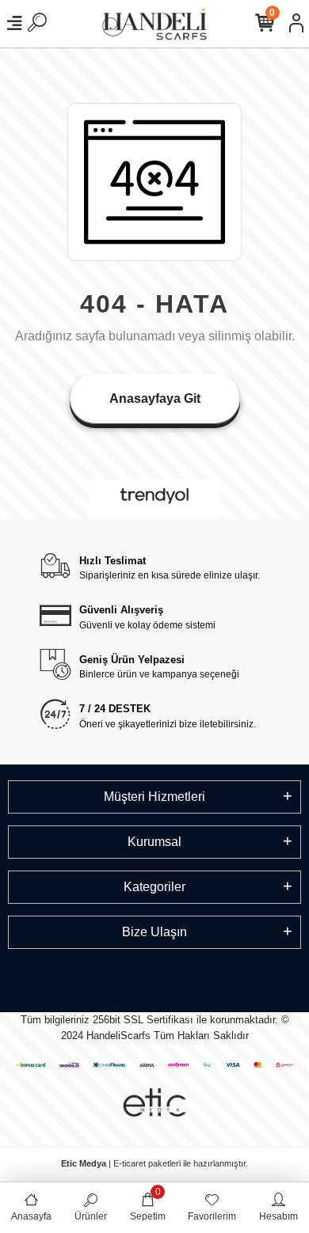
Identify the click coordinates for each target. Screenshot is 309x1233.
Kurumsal (154, 841)
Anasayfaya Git (154, 398)
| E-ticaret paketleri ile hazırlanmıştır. (154, 1163)
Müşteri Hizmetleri (154, 796)
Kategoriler (154, 886)
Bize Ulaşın (154, 932)
